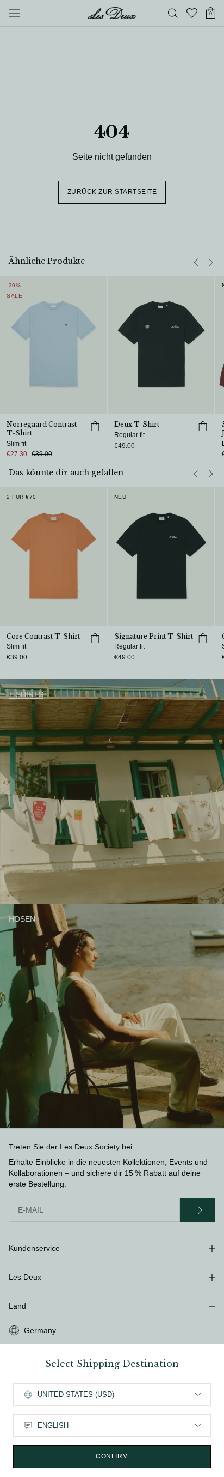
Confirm (112, 1456)
